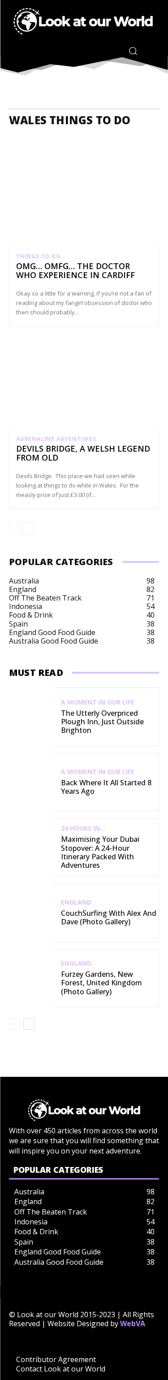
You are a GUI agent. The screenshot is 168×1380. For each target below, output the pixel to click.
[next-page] (28, 1024)
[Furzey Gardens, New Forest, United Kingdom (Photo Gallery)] (31, 978)
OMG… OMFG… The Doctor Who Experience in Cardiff (75, 270)
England (76, 902)
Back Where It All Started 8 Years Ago (106, 787)
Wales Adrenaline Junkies (116, 138)
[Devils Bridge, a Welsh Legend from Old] (84, 382)
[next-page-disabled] (28, 528)
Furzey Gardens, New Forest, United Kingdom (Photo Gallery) (101, 982)
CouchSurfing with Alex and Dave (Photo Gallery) (108, 917)
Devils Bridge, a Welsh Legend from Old (83, 453)
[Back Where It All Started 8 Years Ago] (31, 782)
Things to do (38, 256)
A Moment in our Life (97, 702)
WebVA (132, 1323)
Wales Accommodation (43, 138)
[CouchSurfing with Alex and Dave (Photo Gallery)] (31, 913)
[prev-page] (14, 528)
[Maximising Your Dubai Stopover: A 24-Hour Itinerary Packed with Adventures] (31, 847)
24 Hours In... (83, 828)
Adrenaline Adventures (56, 439)
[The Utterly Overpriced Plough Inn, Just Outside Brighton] (31, 717)
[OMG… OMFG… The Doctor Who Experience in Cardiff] (84, 200)
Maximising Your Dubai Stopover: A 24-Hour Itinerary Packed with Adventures (100, 852)
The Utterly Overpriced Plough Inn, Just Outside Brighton (102, 721)
